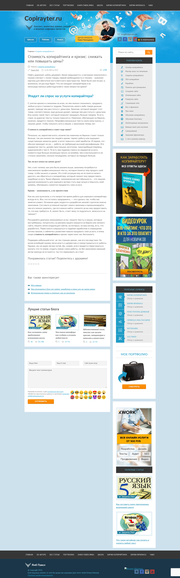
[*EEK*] (104, 397)
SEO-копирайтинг (132, 79)
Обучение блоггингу (133, 119)
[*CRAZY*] (86, 397)
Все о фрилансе (131, 107)
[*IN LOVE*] (77, 397)
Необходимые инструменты (136, 123)
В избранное (147, 39)
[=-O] (104, 393)
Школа (30, 40)
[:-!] (72, 397)
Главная (29, 5)
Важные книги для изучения (136, 127)
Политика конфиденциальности (40, 575)
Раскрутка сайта (131, 99)
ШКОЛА (100, 5)
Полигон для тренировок (135, 87)
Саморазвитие (131, 131)
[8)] (77, 393)
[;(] (86, 393)
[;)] (90, 393)
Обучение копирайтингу (135, 115)
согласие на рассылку (55, 391)
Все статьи (55, 5)
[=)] (72, 393)
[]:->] (95, 397)
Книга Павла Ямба (85, 5)
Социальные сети (132, 103)
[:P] (95, 393)
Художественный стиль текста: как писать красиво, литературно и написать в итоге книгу (94, 334)
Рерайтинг (129, 83)
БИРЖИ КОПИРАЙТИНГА (116, 5)
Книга (60, 40)
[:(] (81, 393)
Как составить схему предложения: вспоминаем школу (37, 335)
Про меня (129, 111)
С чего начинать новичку (135, 139)
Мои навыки (36, 285)
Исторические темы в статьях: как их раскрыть (53, 293)
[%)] (81, 397)
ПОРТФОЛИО (68, 5)
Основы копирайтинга (134, 67)
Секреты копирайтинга (46, 67)
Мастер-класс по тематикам (136, 71)
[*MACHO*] (99, 397)
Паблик (45, 40)
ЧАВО (150, 5)
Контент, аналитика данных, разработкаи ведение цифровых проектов (54, 27)
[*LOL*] (90, 397)
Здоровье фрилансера (134, 135)
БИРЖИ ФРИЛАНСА (137, 5)
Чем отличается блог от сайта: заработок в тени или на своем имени (63, 289)
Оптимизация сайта (133, 95)
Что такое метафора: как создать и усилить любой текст (65, 335)
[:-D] (99, 393)
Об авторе (41, 5)
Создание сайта (131, 91)
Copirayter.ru (43, 18)
